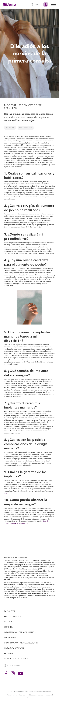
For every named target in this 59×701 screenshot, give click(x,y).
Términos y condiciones (16, 695)
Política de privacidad (35, 695)
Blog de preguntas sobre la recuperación (26, 522)
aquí (5, 493)
